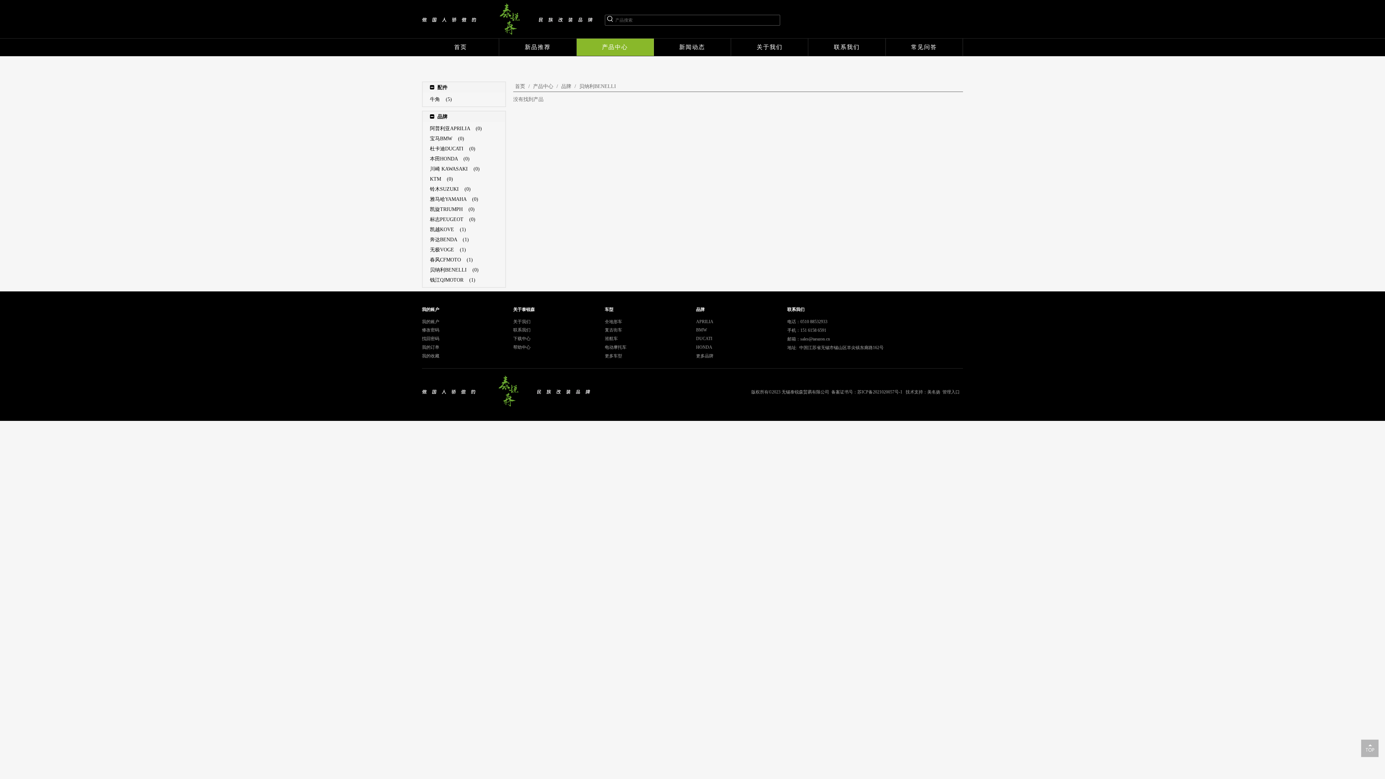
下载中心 (522, 338)
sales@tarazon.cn (815, 339)
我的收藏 (430, 355)
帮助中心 (522, 347)
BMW (701, 330)
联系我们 (522, 330)
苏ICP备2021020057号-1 (879, 392)
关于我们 (522, 321)
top (1370, 748)
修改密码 (430, 330)
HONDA (704, 347)
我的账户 (430, 321)
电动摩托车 (615, 347)
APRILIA (704, 321)
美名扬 (933, 392)
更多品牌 (704, 355)
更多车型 (613, 355)
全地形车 (613, 321)
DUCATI (704, 338)
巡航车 (611, 338)
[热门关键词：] (610, 20)
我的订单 (430, 347)
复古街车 (613, 330)
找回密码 (430, 338)
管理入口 (951, 392)
